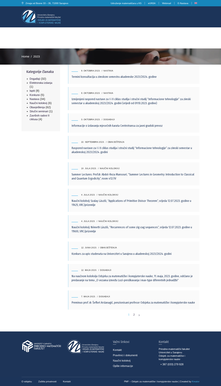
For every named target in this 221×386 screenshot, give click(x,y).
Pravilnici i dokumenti (125, 355)
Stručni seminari (39, 111)
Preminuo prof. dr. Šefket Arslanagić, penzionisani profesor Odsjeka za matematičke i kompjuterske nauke (133, 302)
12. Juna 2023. (89, 248)
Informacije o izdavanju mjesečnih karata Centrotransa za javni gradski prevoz (117, 125)
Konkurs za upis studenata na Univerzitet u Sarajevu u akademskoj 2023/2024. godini (121, 254)
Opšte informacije (123, 366)
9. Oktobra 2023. (90, 71)
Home (25, 56)
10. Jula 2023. (89, 168)
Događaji (109, 119)
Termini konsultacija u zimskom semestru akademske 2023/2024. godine (114, 77)
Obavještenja (116, 142)
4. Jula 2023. (88, 195)
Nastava (108, 71)
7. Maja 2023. (88, 296)
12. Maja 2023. (89, 270)
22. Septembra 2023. (93, 142)
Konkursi (35, 95)
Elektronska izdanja (41, 82)
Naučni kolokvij (110, 168)
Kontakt (117, 350)
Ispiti (32, 90)
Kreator (195, 381)
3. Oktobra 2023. (90, 119)
